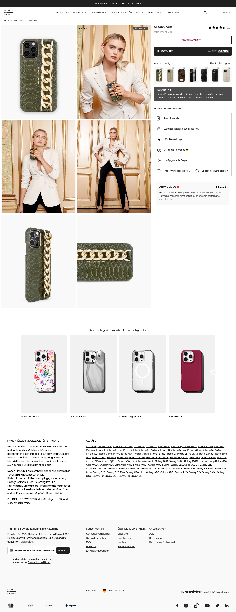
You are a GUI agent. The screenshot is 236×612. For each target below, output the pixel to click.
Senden (62, 550)
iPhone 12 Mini (204, 454)
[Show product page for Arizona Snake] (170, 75)
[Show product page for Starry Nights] (193, 75)
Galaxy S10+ (208, 472)
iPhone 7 (221, 457)
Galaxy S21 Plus (204, 468)
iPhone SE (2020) (179, 457)
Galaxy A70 (152, 472)
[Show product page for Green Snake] (159, 75)
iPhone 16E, (164, 446)
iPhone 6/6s (108, 461)
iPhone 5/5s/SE (145, 461)
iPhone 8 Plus (208, 457)
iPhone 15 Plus (130, 450)
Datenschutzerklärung (39, 562)
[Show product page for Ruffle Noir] (215, 75)
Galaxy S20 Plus (116, 472)
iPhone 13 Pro (105, 454)
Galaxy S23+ (191, 465)
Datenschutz (156, 538)
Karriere (122, 542)
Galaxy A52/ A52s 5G (169, 468)
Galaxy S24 (127, 465)
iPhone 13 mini (141, 454)
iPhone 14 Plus (194, 450)
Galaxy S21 (189, 468)
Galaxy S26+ (176, 461)
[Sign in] (205, 12)
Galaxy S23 (176, 465)
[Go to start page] (8, 12)
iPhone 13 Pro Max (123, 454)
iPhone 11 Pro (98, 457)
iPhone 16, (177, 446)
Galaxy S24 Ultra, (159, 465)
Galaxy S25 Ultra (110, 465)
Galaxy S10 (195, 472)
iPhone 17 (91, 446)
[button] (204, 591)
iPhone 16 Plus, (206, 446)
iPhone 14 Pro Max (213, 450)
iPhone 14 (165, 450)
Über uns (123, 534)
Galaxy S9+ (111, 476)
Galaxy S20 (99, 472)
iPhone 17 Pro (105, 446)
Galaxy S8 (124, 476)
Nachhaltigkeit (126, 538)
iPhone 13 (91, 454)
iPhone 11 (111, 457)
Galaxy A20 (181, 472)
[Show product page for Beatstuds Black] (204, 75)
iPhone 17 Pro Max (123, 446)
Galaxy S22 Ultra (146, 468)
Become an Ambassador (163, 542)
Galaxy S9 (98, 476)
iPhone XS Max (137, 457)
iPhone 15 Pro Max (149, 450)
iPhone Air (139, 446)
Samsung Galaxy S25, (216, 461)
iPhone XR (152, 457)
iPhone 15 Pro (114, 450)
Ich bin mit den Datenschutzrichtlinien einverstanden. (32, 560)
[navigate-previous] (213, 372)
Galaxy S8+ (137, 476)
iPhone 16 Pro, (190, 446)
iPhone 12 (171, 454)
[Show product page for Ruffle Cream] (226, 75)
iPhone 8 (195, 457)
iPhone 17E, (152, 446)
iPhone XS (122, 457)
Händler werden (126, 546)
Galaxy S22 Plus (127, 468)
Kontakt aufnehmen (97, 538)
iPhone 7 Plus (93, 461)
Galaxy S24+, (142, 465)
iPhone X (163, 457)
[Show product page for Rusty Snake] (181, 75)
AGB (151, 534)
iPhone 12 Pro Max (186, 454)
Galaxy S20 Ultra (135, 472)
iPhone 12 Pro (157, 454)
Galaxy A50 (166, 472)
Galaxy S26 (161, 461)
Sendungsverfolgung (98, 534)
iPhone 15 (101, 450)
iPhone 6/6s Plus (125, 461)
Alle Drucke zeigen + (221, 63)
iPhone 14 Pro (178, 450)
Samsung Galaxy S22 (105, 468)
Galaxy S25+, (93, 465)
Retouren (91, 546)
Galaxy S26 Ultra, (193, 461)
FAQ (88, 542)
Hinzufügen (192, 51)
